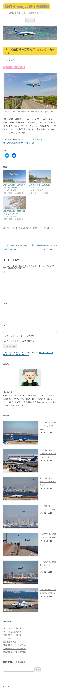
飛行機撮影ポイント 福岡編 (14, 652)
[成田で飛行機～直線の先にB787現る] (40, 176)
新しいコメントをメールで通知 (20, 336)
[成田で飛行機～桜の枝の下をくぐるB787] (14, 202)
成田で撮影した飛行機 (22, 227)
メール (7, 314)
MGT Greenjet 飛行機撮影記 (27, 6)
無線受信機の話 (9, 642)
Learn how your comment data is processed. (28, 353)
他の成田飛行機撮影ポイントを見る (19, 142)
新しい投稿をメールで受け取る (20, 341)
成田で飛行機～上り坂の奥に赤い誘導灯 (14, 186)
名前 (6, 303)
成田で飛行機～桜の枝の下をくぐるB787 (14, 212)
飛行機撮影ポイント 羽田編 (14, 648)
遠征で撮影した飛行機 (12, 635)
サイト (6, 325)
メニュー (30, 20)
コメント (8, 272)
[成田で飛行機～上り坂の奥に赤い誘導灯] (14, 176)
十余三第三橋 (36, 139)
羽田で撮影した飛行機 (12, 631)
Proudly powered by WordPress (16, 687)
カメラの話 (7, 638)
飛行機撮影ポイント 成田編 (14, 645)
